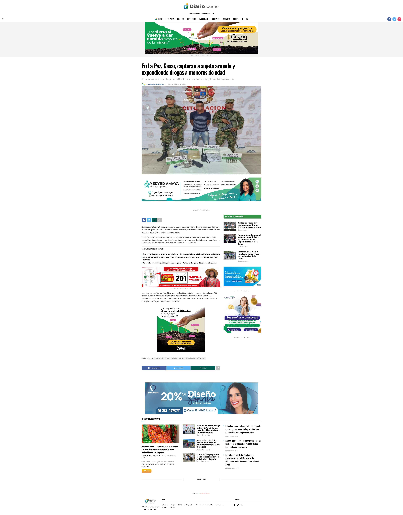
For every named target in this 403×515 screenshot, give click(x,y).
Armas (151, 358)
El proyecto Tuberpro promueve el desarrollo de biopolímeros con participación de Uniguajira (208, 456)
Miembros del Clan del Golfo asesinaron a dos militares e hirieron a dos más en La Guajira (249, 225)
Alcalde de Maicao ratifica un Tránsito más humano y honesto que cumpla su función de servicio (249, 255)
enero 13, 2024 (243, 230)
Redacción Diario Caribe (156, 84)
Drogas (174, 358)
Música (245, 19)
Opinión (236, 19)
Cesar (167, 358)
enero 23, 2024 (243, 261)
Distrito (180, 19)
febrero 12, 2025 (244, 247)
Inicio (160, 19)
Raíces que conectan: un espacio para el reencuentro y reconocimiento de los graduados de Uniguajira (243, 443)
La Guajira (170, 19)
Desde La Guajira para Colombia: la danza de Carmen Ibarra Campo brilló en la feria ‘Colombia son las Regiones (181, 254)
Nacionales (203, 19)
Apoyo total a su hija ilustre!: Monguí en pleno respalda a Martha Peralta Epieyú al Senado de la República (179, 263)
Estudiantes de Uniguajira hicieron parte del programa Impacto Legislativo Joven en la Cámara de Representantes (243, 429)
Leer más (147, 471)
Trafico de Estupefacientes (195, 358)
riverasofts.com (204, 493)
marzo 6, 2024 (172, 84)
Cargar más (201, 479)
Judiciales (216, 19)
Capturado (159, 358)
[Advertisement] (242, 361)
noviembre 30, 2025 (233, 468)
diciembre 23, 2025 (171, 455)
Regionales (191, 19)
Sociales (226, 19)
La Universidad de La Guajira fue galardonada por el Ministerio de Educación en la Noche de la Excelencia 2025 (242, 459)
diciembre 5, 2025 (232, 436)
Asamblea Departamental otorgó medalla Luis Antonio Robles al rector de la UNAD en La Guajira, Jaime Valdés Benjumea (180, 258)
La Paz (181, 358)
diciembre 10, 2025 (204, 462)
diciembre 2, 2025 (232, 451)
